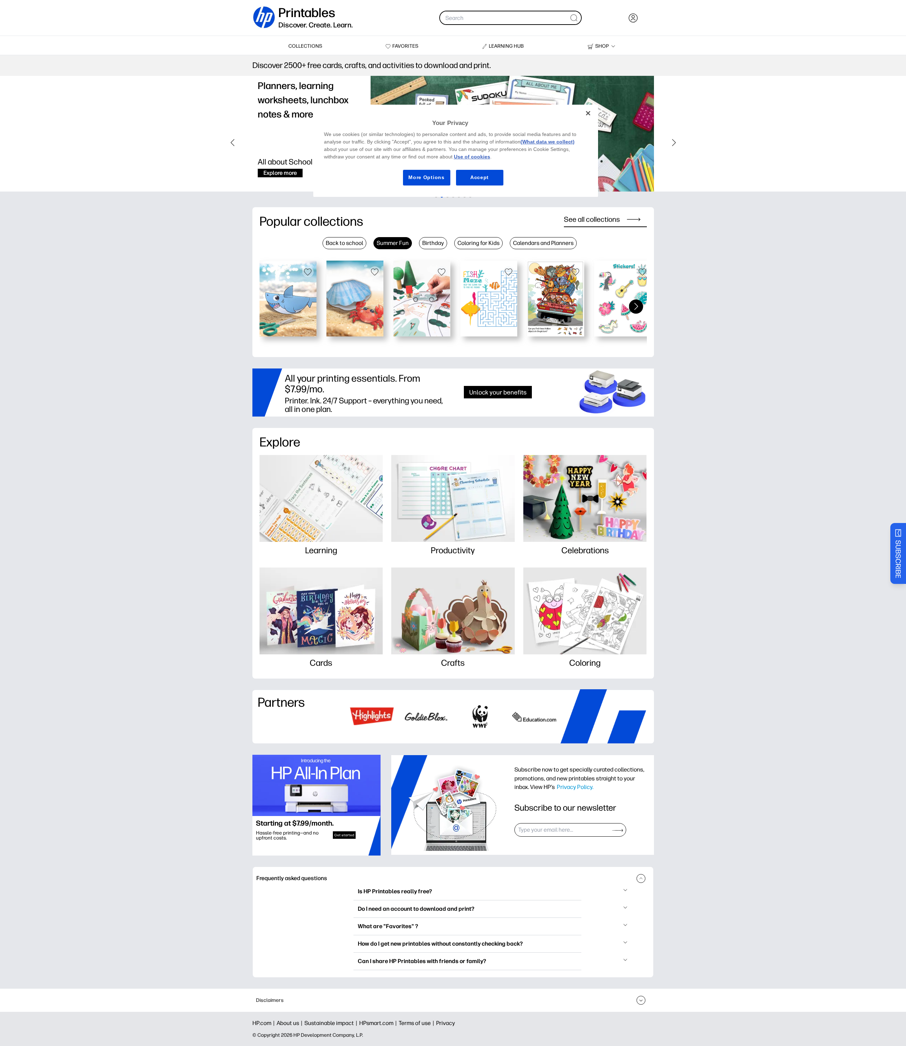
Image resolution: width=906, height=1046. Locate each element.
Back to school (344, 243)
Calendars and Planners (543, 243)
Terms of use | (417, 1023)
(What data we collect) (547, 142)
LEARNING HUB (506, 46)
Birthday (433, 243)
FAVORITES (405, 46)
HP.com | (264, 1023)
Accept (479, 177)
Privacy (445, 1023)
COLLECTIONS (305, 46)
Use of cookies (472, 156)
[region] (455, 151)
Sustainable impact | (331, 1023)
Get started (344, 835)
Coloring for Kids (478, 243)
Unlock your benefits (498, 392)
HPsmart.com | (379, 1023)
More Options (426, 177)
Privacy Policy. (575, 786)
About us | (290, 1023)
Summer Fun (393, 243)
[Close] (588, 113)
